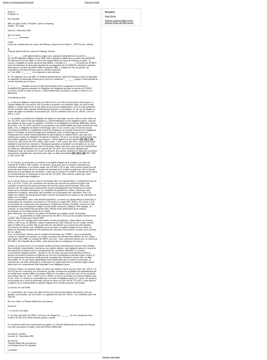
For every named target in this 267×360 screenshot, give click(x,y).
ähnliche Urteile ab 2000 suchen (119, 23)
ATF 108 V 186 (86, 139)
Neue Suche (110, 16)
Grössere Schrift (92, 2)
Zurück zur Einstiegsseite (14, 2)
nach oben (115, 357)
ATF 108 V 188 (78, 153)
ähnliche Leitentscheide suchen (119, 20)
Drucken (30, 2)
